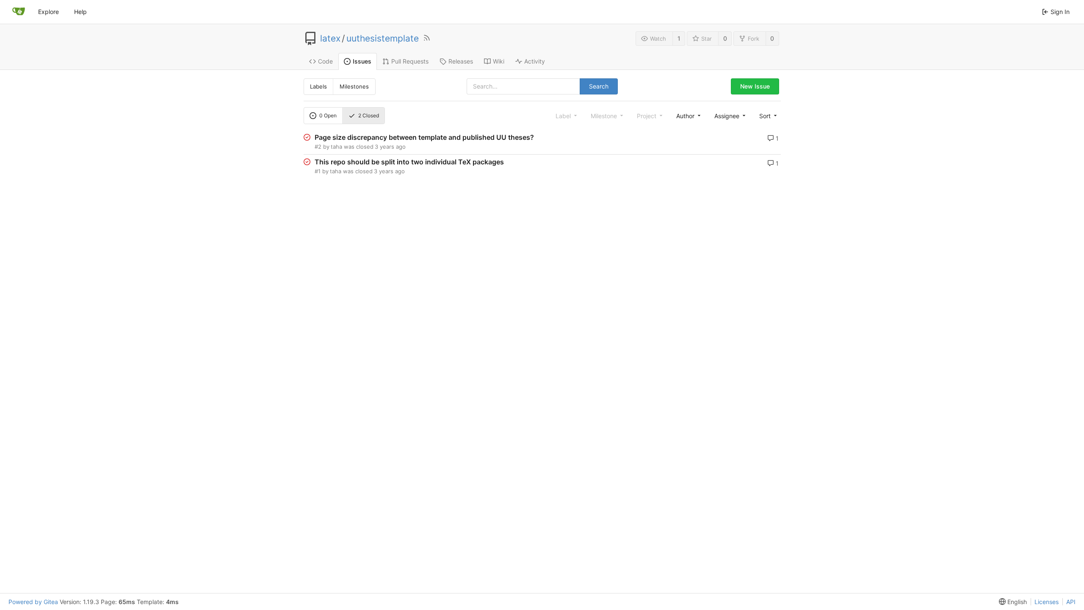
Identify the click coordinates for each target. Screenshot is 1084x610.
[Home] (18, 12)
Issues (362, 61)
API (1071, 601)
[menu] (767, 116)
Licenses (1046, 601)
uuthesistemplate (382, 38)
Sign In (1060, 11)
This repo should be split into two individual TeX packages (409, 162)
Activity (534, 61)
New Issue (755, 86)
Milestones (354, 86)
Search (598, 86)
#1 (318, 171)
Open (328, 115)
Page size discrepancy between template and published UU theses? (424, 137)
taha (336, 146)
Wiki (498, 61)
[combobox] (688, 116)
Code (325, 61)
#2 (318, 146)
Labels (318, 86)
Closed (368, 115)
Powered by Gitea (33, 601)
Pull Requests (410, 61)
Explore (48, 11)
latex (330, 38)
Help (80, 11)
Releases (460, 61)
